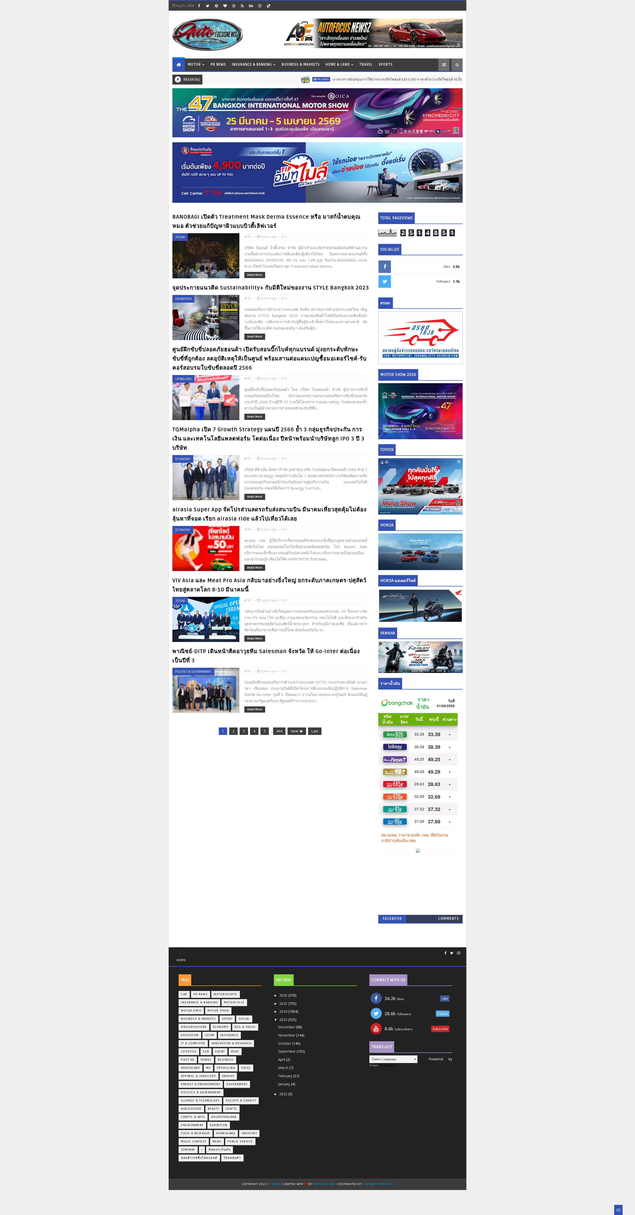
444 (279, 731)
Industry (249, 1133)
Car (184, 994)
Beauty (213, 1109)
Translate (386, 1065)
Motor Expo (191, 1010)
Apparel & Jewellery (198, 1076)
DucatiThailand (224, 1117)
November (287, 1035)
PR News (218, 64)
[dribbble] (233, 5)
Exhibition (183, 299)
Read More (254, 275)
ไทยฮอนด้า (232, 1158)
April (282, 1059)
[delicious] (268, 5)
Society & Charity (241, 1100)
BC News (274, 1184)
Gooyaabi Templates (377, 1184)
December (287, 1027)
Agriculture (191, 1109)
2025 (283, 1003)
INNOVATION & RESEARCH (232, 1043)
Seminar (188, 1150)
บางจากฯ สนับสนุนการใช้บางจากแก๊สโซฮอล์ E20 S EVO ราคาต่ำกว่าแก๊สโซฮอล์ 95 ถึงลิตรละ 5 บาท (370, 79)
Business (226, 1060)
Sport (227, 1019)
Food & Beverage (195, 1133)
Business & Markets (301, 64)
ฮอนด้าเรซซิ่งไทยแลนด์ (199, 1158)
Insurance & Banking (252, 64)
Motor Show (218, 1010)
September (287, 1051)
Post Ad (187, 1060)
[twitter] (207, 5)
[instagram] (259, 5)
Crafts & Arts (193, 1117)
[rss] (242, 5)
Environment (192, 1125)
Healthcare (190, 1068)
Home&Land (226, 1133)
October (285, 1043)
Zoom (180, 237)
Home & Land (338, 64)
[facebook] (199, 5)
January (284, 1084)
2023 (283, 1019)
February (285, 1075)
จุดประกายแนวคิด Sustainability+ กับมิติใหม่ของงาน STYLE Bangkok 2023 (270, 288)
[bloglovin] (225, 5)
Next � (297, 731)
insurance (230, 1035)
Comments (448, 919)
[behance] (251, 5)
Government (237, 1084)
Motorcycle (234, 1002)
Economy (182, 459)
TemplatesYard (324, 1184)
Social (244, 1019)
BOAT (235, 1051)
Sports (386, 64)
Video (246, 1068)
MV (208, 1068)
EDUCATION (190, 1035)
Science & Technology (200, 1100)
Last (314, 731)
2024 (283, 1011)
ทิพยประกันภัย (219, 1150)
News (217, 1141)
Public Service (240, 1141)
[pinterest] (216, 5)
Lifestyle (189, 1051)
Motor (194, 64)
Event (220, 1051)
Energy (228, 1076)
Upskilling (183, 379)
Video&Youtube (194, 1027)
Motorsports (225, 994)
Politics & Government (193, 671)
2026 (283, 995)
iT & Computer (193, 1043)
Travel (366, 64)
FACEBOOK (392, 919)
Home (181, 960)
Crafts (231, 1109)
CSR (206, 1051)
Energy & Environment (200, 1084)
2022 (283, 1094)
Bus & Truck (245, 1027)
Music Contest (193, 1141)
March (283, 1067)
